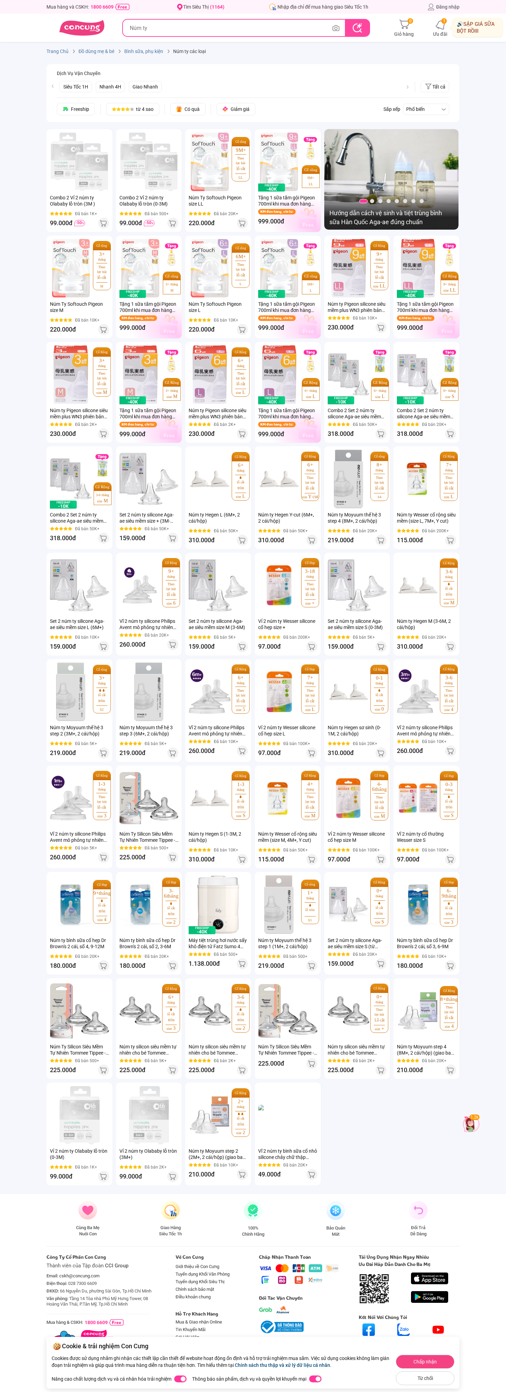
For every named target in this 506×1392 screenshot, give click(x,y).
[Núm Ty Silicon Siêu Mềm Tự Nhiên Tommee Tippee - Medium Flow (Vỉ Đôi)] (79, 1011)
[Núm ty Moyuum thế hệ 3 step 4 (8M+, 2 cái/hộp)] (349, 479)
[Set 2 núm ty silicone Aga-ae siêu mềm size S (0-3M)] (357, 585)
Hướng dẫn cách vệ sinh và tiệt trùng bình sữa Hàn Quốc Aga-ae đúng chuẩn (385, 217)
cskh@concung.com (79, 1275)
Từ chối (425, 1378)
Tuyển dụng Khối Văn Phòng (203, 1274)
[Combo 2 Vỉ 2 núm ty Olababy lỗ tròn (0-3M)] (149, 162)
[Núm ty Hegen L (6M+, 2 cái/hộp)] (210, 479)
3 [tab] (380, 201)
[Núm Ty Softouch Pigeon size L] (210, 268)
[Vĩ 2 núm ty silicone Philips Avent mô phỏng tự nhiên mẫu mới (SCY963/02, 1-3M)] (71, 798)
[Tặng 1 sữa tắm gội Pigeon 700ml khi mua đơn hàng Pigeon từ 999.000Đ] (279, 162)
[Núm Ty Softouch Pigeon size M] (71, 268)
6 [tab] (405, 201)
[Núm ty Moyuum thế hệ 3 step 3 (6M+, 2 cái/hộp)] (149, 691)
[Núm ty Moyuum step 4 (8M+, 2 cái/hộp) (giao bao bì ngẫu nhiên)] (418, 1011)
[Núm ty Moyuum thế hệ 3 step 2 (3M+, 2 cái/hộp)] (71, 691)
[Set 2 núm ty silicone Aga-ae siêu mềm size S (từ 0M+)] (349, 904)
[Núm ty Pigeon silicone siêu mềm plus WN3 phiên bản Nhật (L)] (210, 374)
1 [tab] (363, 201)
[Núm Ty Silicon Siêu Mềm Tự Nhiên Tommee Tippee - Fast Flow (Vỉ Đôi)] (149, 798)
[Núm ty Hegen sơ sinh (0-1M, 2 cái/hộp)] (349, 691)
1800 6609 (102, 6)
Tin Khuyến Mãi (190, 1329)
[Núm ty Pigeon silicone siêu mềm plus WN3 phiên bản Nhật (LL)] (349, 268)
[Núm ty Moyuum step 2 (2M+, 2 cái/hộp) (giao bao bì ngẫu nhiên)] (210, 1115)
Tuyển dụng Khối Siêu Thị (200, 1281)
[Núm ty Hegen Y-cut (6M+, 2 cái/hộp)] (279, 479)
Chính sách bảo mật (195, 1289)
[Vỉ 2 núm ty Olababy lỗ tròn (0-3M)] (79, 1115)
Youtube (438, 1341)
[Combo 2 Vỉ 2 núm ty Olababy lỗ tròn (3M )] (79, 162)
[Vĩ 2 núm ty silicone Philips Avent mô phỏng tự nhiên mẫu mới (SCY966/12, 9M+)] (140, 585)
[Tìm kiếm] (357, 28)
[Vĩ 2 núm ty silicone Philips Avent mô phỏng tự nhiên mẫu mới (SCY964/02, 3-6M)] (418, 691)
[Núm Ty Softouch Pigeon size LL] (210, 162)
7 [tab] (413, 201)
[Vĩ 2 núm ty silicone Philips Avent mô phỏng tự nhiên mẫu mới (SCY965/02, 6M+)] (210, 691)
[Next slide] (407, 87)
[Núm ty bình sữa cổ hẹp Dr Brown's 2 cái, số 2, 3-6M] (140, 904)
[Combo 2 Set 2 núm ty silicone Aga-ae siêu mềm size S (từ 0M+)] (418, 374)
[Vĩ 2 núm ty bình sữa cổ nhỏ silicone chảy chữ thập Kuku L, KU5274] (287, 1115)
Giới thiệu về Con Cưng (197, 1266)
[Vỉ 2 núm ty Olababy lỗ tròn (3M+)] (149, 1115)
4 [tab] (389, 201)
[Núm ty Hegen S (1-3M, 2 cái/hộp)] (210, 798)
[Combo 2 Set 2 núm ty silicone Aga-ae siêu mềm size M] (71, 479)
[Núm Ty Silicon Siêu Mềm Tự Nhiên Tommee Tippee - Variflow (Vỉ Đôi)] (287, 1011)
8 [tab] (422, 201)
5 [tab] (397, 201)
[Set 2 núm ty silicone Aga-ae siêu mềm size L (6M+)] (79, 585)
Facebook (368, 1341)
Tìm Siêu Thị (203, 7)
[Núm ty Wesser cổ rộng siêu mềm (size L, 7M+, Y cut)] (418, 479)
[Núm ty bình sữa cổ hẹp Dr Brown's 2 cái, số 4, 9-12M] (71, 904)
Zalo (403, 1341)
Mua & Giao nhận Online (199, 1322)
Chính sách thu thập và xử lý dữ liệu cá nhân (282, 1365)
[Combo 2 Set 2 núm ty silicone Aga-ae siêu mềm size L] (348, 374)
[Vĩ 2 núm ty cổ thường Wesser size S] (418, 798)
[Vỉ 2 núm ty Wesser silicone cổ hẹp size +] (279, 585)
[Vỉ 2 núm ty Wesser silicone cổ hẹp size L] (279, 691)
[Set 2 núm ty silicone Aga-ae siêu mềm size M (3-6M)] (218, 585)
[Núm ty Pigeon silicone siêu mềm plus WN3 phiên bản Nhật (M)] (71, 374)
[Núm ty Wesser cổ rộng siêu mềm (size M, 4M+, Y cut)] (279, 798)
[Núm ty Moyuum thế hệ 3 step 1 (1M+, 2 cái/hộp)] (279, 904)
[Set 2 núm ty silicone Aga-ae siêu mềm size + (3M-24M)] (149, 479)
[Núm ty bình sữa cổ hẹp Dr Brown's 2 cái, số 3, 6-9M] (418, 904)
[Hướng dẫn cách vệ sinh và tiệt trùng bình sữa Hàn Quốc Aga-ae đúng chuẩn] (391, 180)
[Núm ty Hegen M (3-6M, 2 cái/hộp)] (418, 585)
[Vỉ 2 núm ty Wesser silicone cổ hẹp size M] (349, 798)
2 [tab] (372, 201)
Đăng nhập (448, 7)
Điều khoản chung (193, 1296)
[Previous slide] (53, 86)
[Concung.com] (81, 28)
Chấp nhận (425, 1361)
